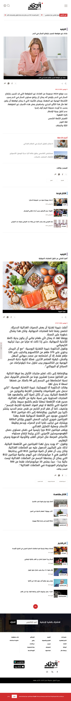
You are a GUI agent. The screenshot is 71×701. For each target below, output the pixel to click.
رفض (8, 696)
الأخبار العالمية (62, 640)
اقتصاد (64, 644)
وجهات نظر (63, 650)
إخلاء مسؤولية (15, 637)
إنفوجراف (48, 647)
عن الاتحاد (32, 644)
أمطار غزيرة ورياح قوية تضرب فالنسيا (42, 502)
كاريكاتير (32, 637)
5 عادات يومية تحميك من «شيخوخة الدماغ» (41, 200)
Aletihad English (14, 640)
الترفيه (48, 637)
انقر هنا (34, 696)
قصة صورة (47, 650)
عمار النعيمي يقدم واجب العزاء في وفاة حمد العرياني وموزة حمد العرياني (32, 222)
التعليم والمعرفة (46, 640)
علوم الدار (63, 637)
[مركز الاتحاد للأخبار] (35, 6)
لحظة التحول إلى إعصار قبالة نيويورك (42, 521)
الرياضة (64, 647)
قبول (14, 696)
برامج (33, 640)
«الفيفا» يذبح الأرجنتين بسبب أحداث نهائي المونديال (38, 211)
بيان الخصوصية (30, 647)
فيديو (48, 644)
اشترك (13, 622)
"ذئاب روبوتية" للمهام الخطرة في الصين (41, 511)
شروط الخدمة (31, 650)
